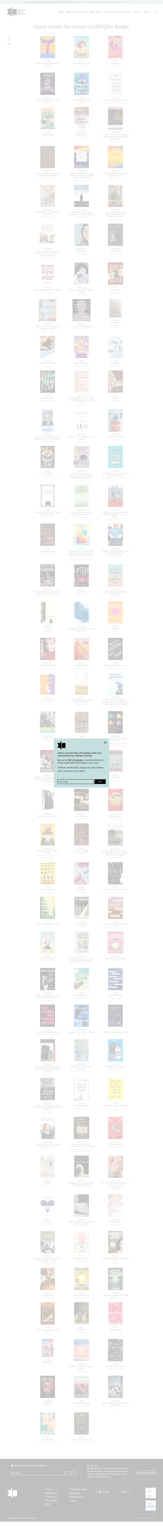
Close (105, 742)
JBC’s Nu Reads (75, 760)
